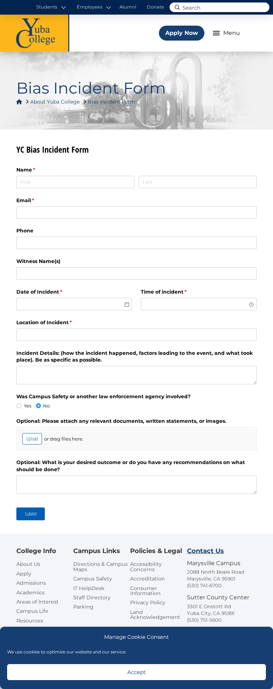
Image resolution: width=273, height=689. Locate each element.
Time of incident (175, 292)
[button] (51, 7)
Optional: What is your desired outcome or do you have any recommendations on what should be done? (130, 466)
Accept (136, 672)
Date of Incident (50, 292)
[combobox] (198, 304)
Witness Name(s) (38, 261)
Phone (24, 230)
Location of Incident (55, 322)
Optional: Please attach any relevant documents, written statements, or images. (121, 421)
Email (36, 200)
